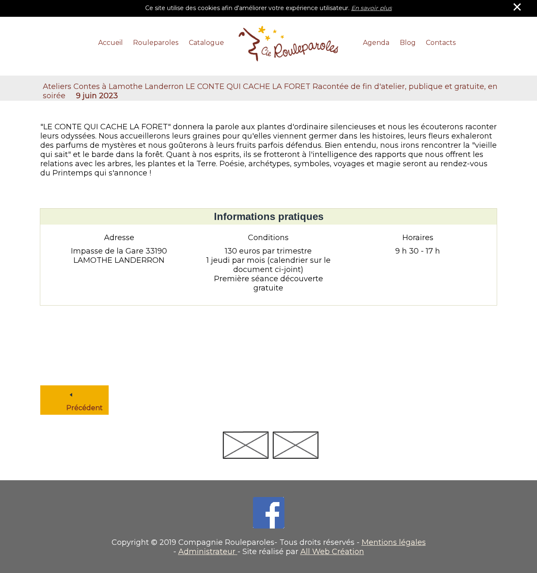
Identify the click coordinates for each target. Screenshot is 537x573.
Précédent (73, 394)
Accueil (110, 43)
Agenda (376, 43)
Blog (408, 43)
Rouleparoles (155, 43)
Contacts (441, 43)
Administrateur (207, 551)
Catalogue (206, 43)
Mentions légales (394, 542)
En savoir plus (371, 8)
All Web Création (332, 551)
